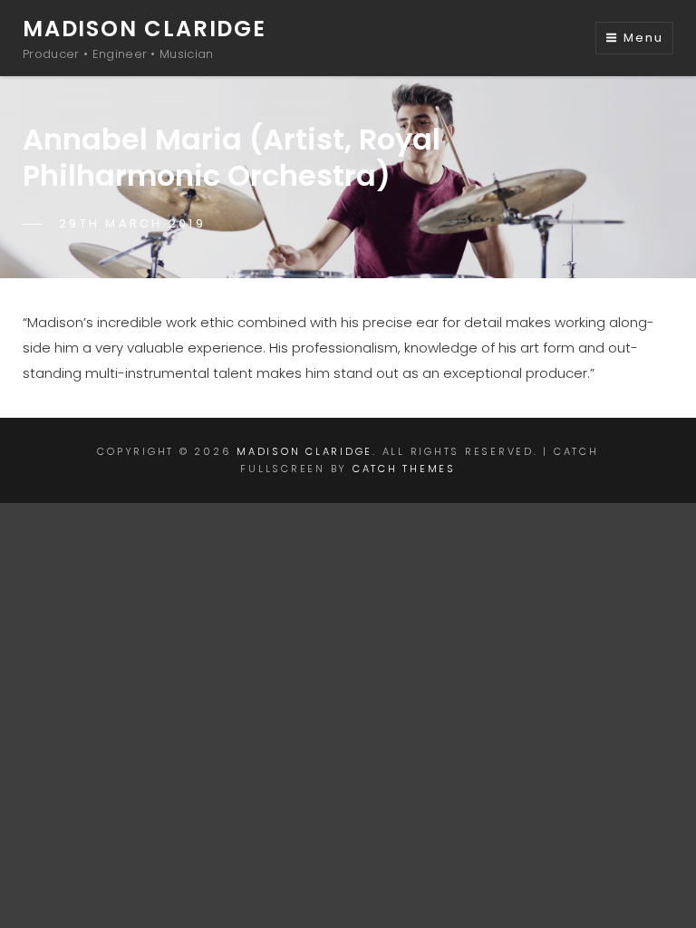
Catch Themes (404, 468)
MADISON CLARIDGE (144, 29)
